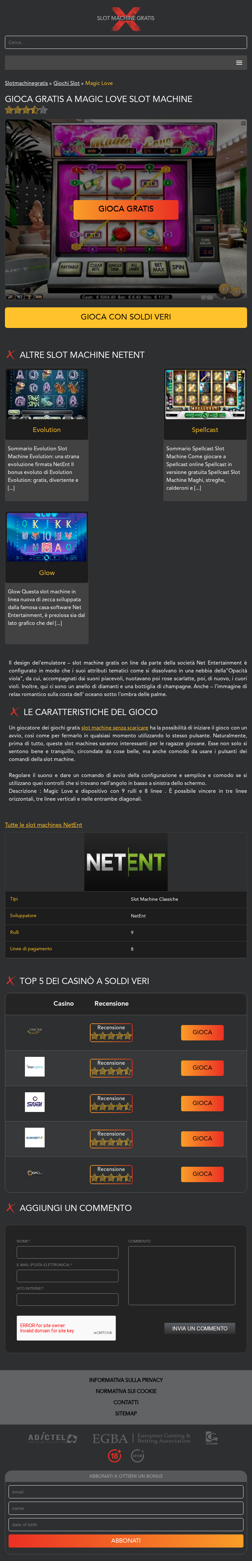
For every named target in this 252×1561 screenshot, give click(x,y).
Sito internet (30, 1289)
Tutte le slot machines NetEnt (43, 825)
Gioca (202, 1033)
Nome (23, 1241)
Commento (139, 1241)
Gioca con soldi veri (126, 317)
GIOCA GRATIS (126, 210)
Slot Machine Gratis (126, 18)
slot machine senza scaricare (114, 728)
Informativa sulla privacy (126, 1380)
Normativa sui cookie (126, 1391)
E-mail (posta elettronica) (44, 1265)
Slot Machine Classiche (154, 899)
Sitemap (126, 1414)
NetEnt (138, 916)
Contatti (126, 1403)
